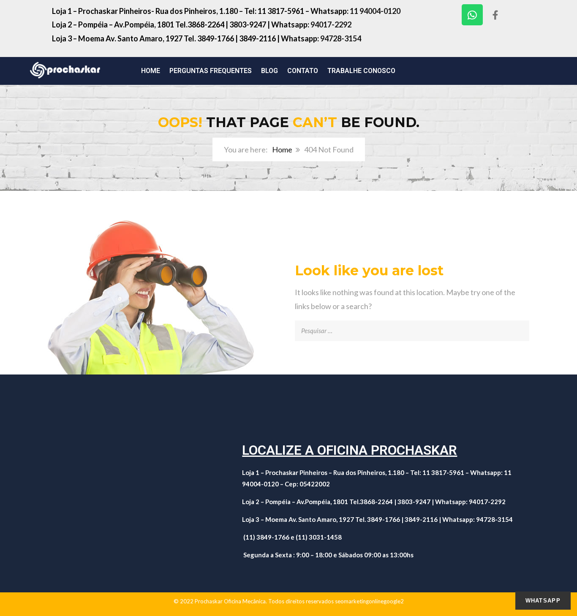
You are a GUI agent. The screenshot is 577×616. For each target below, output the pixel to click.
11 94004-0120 (375, 11)
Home (150, 71)
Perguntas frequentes (210, 71)
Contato (302, 71)
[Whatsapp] (472, 14)
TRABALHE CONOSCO (361, 71)
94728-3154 (340, 38)
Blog (269, 71)
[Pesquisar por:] (412, 327)
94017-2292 (331, 24)
